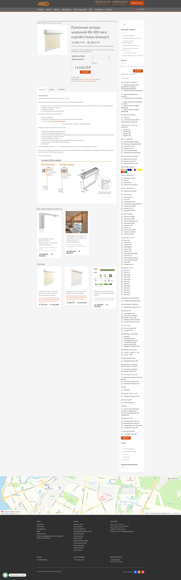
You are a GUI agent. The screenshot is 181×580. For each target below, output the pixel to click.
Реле (126, 180)
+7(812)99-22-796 (102, 2)
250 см (127, 288)
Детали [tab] (51, 89)
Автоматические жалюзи (133, 90)
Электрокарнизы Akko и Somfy (82, 531)
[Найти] (140, 24)
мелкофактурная (130, 253)
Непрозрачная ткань (132, 423)
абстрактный (129, 217)
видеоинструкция (59, 121)
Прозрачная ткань (131, 427)
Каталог (44, 21)
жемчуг (127, 249)
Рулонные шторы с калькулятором (86, 81)
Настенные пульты (131, 381)
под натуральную (130, 260)
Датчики (127, 182)
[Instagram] (139, 572)
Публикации (40, 526)
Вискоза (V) (128, 197)
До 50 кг (127, 135)
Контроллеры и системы (133, 98)
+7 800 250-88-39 (115, 560)
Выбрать (138, 71)
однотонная (129, 223)
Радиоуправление (130, 340)
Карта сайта (40, 524)
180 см (127, 270)
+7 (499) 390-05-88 (42, 560)
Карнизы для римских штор (131, 45)
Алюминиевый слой (131, 142)
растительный (129, 230)
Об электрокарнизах (129, 449)
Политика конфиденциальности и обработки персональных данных (50, 537)
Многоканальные (130, 163)
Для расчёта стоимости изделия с (48, 301)
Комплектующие (79, 547)
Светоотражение (130, 150)
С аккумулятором (130, 342)
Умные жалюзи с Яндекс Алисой (130, 106)
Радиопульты (129, 178)
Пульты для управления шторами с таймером (130, 410)
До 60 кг (127, 130)
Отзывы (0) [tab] (61, 89)
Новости (125, 454)
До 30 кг (127, 134)
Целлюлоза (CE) (129, 210)
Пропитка (128, 148)
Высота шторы (78, 59)
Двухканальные (130, 161)
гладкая (127, 245)
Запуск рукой (129, 313)
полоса (127, 227)
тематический (130, 232)
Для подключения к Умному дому (131, 378)
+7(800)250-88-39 (120, 2)
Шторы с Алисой (78, 524)
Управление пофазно (132, 307)
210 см (127, 277)
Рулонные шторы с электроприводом (95, 21)
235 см (126, 283)
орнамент (128, 225)
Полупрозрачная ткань (133, 425)
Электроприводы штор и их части (133, 55)
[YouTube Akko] (142, 572)
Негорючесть (129, 146)
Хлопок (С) (128, 208)
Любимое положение (132, 301)
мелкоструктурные (131, 221)
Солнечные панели (131, 184)
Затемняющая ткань (131, 421)
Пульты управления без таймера (130, 414)
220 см (127, 279)
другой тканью (95, 50)
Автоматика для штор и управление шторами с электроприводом (66, 21)
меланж (127, 251)
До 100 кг (127, 132)
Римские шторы (78, 536)
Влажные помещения (132, 144)
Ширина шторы (78, 56)
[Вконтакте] (135, 572)
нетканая (128, 255)
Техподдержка (41, 529)
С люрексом (128, 264)
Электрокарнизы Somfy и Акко (132, 38)
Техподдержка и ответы (130, 451)
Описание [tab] (42, 89)
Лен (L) (127, 199)
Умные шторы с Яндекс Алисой (130, 110)
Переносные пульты (131, 383)
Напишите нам (41, 533)
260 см (126, 290)
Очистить (94, 63)
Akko (126, 117)
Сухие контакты (130, 191)
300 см (127, 294)
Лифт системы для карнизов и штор (131, 103)
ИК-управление (129, 338)
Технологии (126, 460)
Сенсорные (128, 330)
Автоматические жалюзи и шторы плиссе (129, 49)
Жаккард (128, 247)
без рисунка (129, 219)
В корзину (85, 72)
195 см (126, 273)
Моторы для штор (79, 545)
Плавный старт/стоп (131, 322)
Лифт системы (78, 550)
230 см (126, 281)
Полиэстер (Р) (129, 206)
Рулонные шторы (79, 533)
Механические (130, 328)
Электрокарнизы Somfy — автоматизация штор (130, 121)
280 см (127, 292)
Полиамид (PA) (129, 201)
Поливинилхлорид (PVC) (133, 204)
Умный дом (126, 457)
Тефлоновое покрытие (132, 152)
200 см (127, 275)
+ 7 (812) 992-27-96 (79, 560)
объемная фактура (131, 258)
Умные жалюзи (78, 526)
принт (127, 262)
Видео (38, 531)
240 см (127, 286)
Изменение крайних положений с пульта (129, 317)
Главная (39, 21)
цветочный (128, 234)
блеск (127, 240)
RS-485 (127, 336)
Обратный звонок (137, 3)
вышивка (128, 242)
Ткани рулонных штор (129, 53)
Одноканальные (130, 159)
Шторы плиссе (78, 538)
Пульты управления (129, 35)
